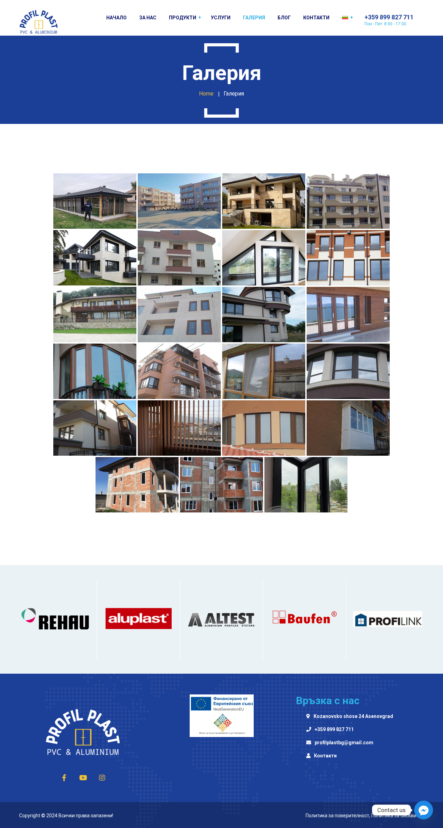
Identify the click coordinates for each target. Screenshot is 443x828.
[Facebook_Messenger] (423, 810)
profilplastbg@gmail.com (344, 742)
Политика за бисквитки (397, 815)
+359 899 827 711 (334, 729)
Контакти (325, 755)
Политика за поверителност (337, 815)
